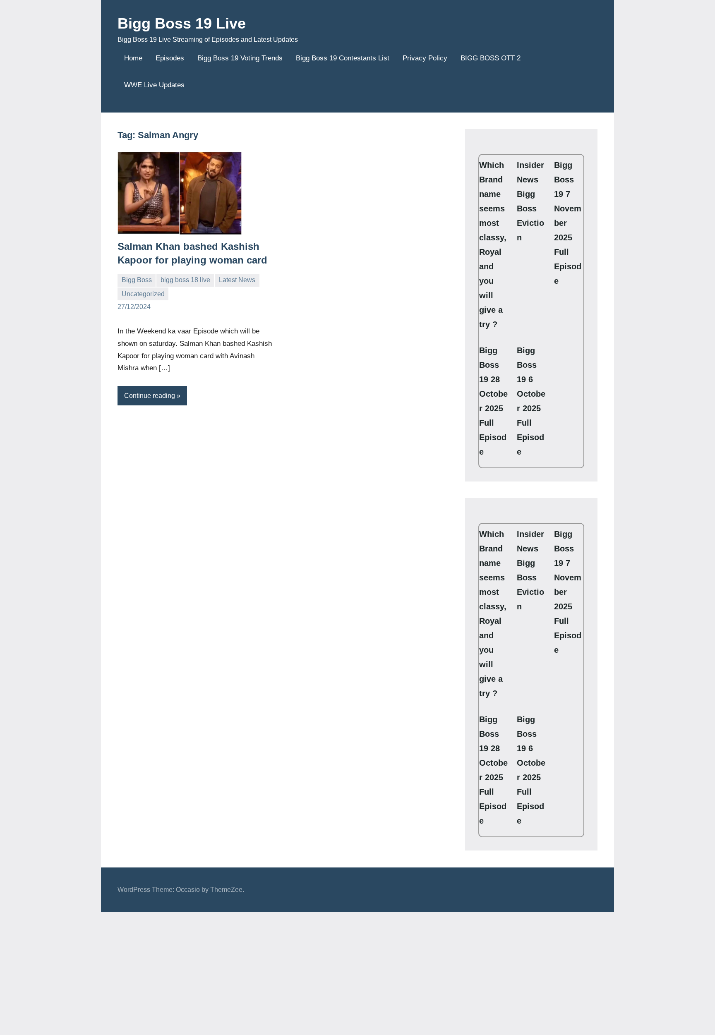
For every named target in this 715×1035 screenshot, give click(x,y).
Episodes (170, 58)
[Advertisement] (248, 973)
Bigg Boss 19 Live (182, 23)
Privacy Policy (425, 58)
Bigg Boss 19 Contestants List (342, 58)
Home (133, 58)
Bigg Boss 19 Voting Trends (240, 58)
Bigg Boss (137, 279)
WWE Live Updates (154, 85)
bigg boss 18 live (185, 279)
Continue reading (149, 395)
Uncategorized (143, 293)
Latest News (237, 279)
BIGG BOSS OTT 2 (491, 58)
